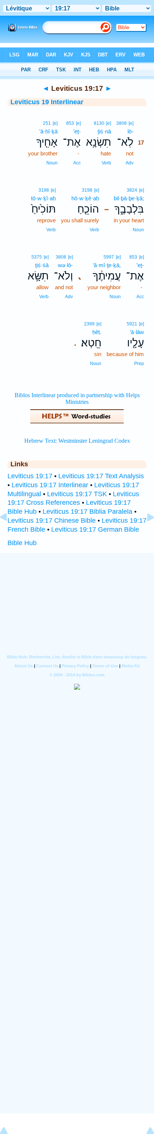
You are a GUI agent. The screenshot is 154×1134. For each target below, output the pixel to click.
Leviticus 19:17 (29, 476)
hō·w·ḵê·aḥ (85, 198)
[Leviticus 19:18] (144, 534)
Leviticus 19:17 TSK (77, 494)
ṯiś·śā (42, 265)
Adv (129, 163)
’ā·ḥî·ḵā (48, 131)
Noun (52, 163)
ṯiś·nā (104, 131)
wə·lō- (65, 265)
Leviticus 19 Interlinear (46, 102)
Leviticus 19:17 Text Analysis (101, 476)
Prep (139, 363)
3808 (121, 123)
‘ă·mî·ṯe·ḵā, (107, 265)
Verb (106, 163)
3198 (87, 190)
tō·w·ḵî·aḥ (43, 198)
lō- (130, 131)
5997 (109, 257)
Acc (77, 163)
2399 (89, 324)
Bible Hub (22, 543)
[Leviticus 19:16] (9, 534)
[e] (131, 123)
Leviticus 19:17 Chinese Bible (51, 520)
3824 (132, 190)
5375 (36, 257)
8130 (99, 123)
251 (47, 123)
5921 (132, 324)
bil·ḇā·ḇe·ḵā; (129, 198)
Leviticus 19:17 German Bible (95, 529)
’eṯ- (77, 131)
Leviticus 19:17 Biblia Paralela (87, 511)
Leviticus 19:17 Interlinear (50, 485)
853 (70, 123)
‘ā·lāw (137, 332)
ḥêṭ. (96, 332)
